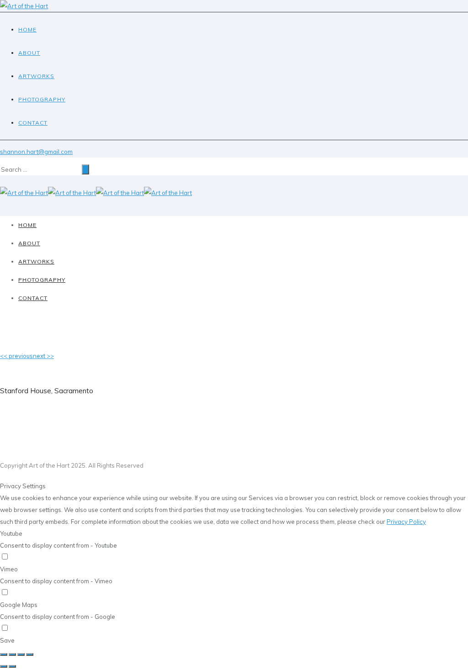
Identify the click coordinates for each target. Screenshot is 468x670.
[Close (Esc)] (3, 654)
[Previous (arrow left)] (3, 666)
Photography (41, 99)
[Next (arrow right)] (12, 666)
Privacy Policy (406, 521)
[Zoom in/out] (29, 654)
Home (27, 29)
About (29, 52)
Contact (33, 122)
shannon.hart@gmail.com (36, 151)
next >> (43, 355)
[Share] (12, 654)
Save (7, 640)
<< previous (16, 355)
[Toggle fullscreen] (21, 654)
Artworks (36, 76)
